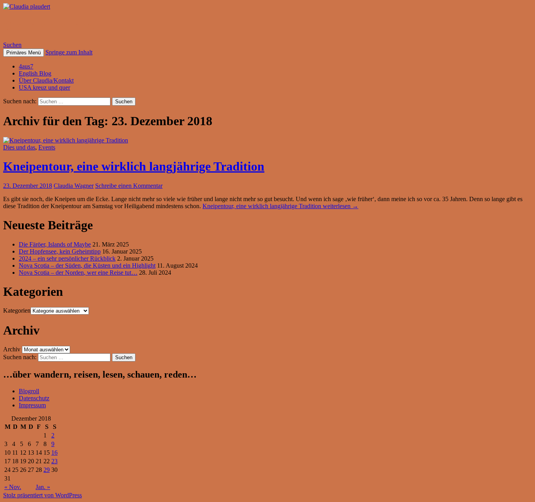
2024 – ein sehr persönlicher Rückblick (67, 258)
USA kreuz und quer (44, 87)
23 (54, 461)
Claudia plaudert (49, 25)
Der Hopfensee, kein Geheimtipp (60, 251)
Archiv (11, 349)
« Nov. (12, 487)
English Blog (35, 73)
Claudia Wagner (74, 185)
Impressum (32, 405)
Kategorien (17, 310)
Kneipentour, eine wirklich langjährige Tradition (133, 166)
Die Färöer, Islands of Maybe (55, 244)
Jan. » (43, 487)
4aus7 (26, 66)
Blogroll (29, 391)
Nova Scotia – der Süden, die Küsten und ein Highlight (87, 265)
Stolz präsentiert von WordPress (42, 495)
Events (46, 147)
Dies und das (19, 147)
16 (54, 452)
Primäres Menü (23, 53)
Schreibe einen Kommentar (129, 185)
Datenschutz (34, 398)
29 (46, 469)
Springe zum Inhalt (68, 52)
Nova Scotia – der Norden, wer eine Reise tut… (78, 272)
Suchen (12, 44)
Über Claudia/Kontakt (46, 80)
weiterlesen (280, 206)
